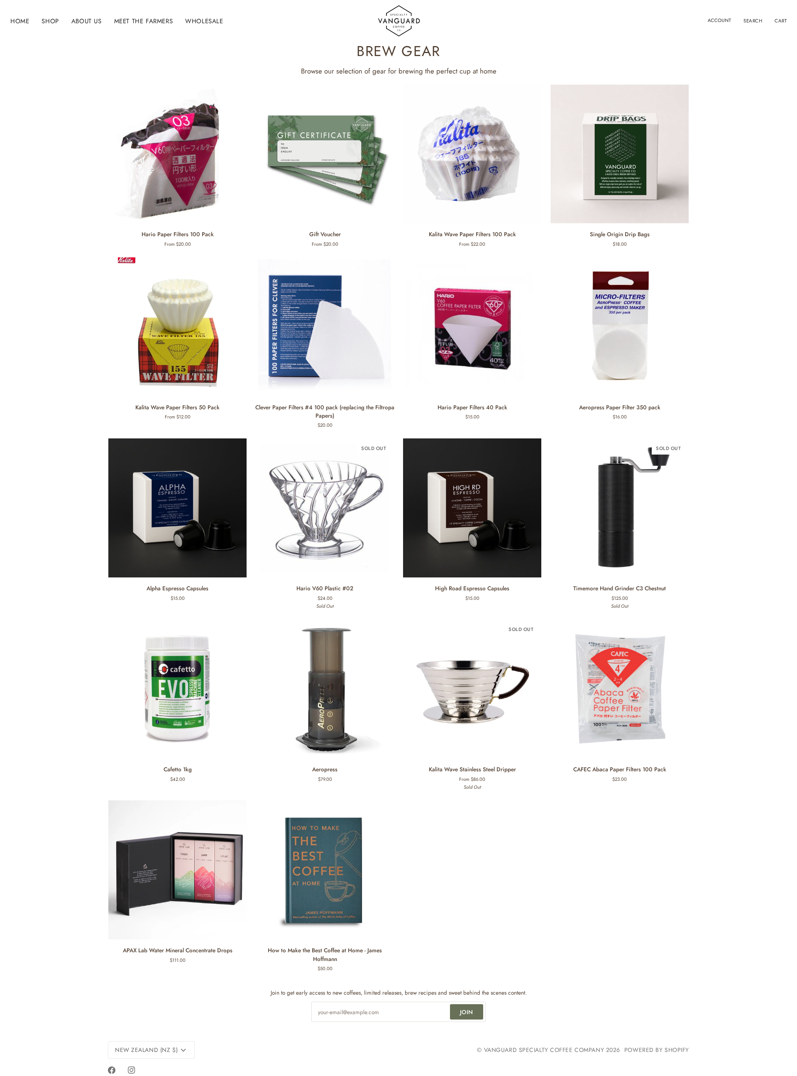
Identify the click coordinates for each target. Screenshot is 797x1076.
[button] (50, 21)
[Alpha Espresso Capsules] (177, 507)
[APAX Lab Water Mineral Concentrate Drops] (177, 869)
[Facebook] (111, 1070)
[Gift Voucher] (324, 153)
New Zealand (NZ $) (146, 1050)
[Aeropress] (324, 688)
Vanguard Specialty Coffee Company (544, 1050)
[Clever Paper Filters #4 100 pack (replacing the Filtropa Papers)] (324, 326)
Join (466, 1012)
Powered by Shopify (656, 1050)
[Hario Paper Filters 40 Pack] (472, 326)
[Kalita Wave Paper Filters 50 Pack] (177, 326)
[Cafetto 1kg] (177, 688)
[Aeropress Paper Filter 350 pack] (619, 326)
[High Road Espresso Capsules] (472, 507)
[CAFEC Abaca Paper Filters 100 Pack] (619, 688)
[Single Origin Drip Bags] (619, 153)
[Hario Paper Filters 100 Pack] (177, 153)
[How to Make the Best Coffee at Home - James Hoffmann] (324, 869)
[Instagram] (131, 1070)
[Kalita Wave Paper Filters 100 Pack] (472, 153)
